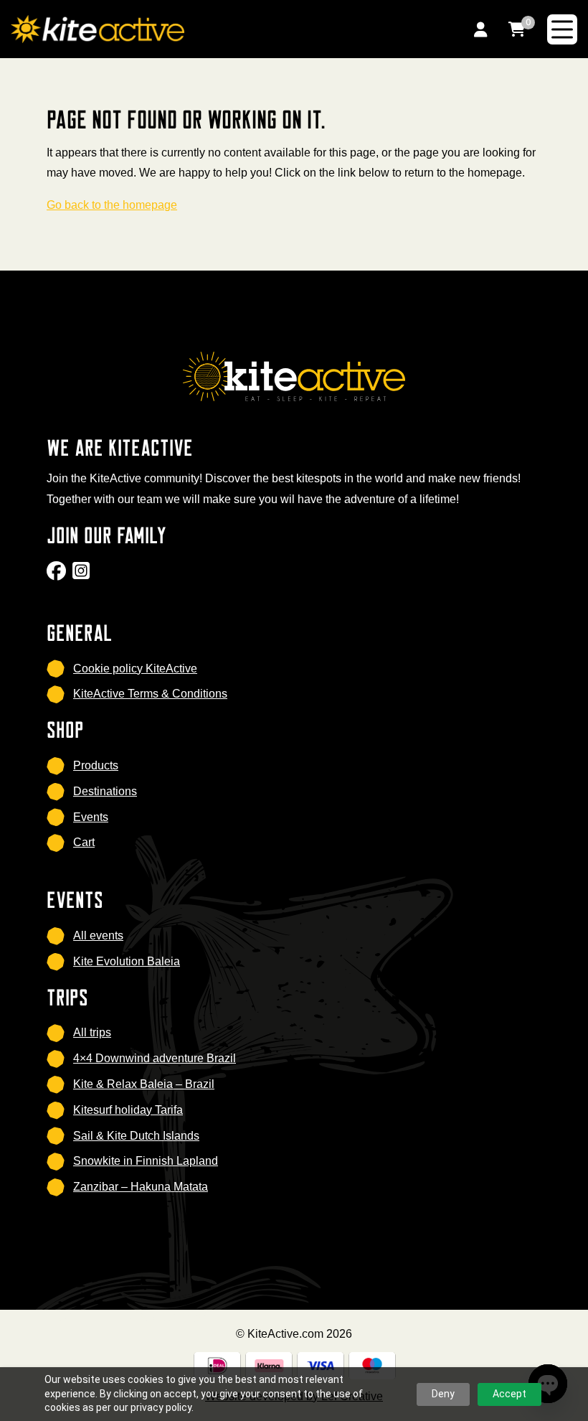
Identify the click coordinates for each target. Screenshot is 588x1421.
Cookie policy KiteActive (135, 668)
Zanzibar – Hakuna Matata (140, 1187)
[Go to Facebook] (58, 575)
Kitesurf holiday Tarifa (128, 1110)
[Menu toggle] (562, 29)
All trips (92, 1032)
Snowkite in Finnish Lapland (145, 1161)
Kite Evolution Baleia (126, 961)
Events (90, 817)
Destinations (105, 791)
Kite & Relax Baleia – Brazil (143, 1084)
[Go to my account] (480, 29)
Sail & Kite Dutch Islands (136, 1136)
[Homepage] (224, 28)
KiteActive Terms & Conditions (150, 694)
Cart (84, 842)
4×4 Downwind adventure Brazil (154, 1058)
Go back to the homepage (112, 205)
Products (95, 765)
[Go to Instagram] (82, 575)
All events (98, 935)
